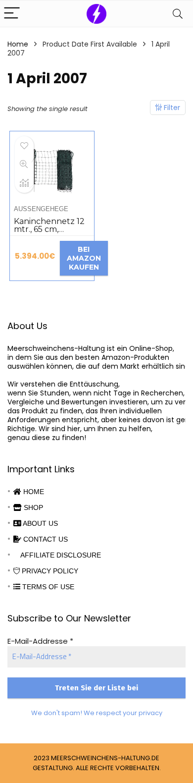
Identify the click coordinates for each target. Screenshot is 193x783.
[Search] (178, 13)
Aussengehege (41, 209)
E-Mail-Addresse (40, 641)
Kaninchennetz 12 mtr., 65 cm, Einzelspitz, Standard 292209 (49, 233)
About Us (39, 523)
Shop (32, 507)
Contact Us (44, 539)
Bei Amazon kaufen (84, 258)
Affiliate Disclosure (60, 555)
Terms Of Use (47, 587)
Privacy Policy (49, 571)
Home (17, 44)
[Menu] (12, 13)
